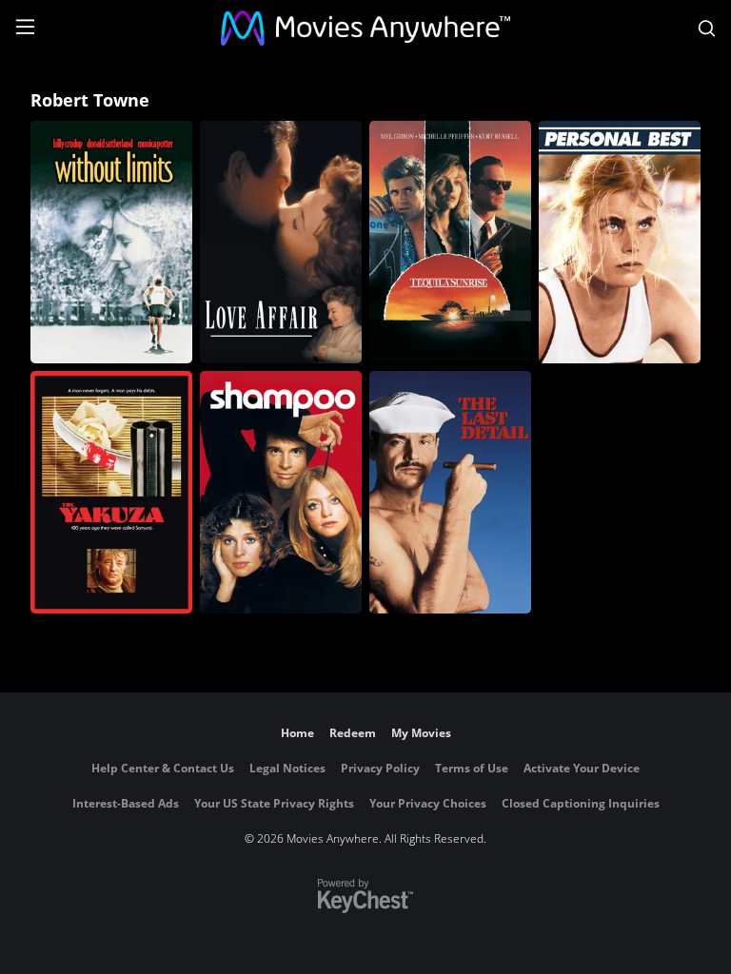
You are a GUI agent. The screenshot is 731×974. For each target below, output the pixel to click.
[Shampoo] (281, 492)
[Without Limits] (111, 242)
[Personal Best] (620, 242)
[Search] (707, 28)
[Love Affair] (281, 242)
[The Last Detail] (450, 492)
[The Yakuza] (111, 492)
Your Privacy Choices (427, 803)
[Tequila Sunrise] (450, 242)
